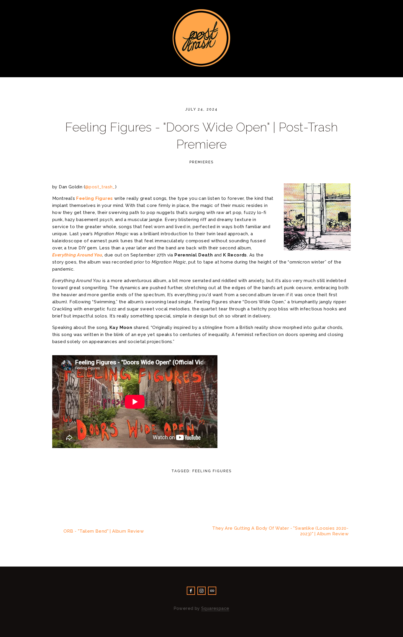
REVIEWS (101, 73)
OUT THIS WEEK (278, 73)
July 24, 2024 (201, 109)
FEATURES (316, 73)
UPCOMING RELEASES (191, 73)
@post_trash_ (100, 187)
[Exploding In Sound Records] (201, 591)
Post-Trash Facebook (385, 6)
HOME (21, 73)
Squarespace (215, 608)
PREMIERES (70, 73)
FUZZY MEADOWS (139, 73)
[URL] (212, 591)
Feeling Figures (211, 471)
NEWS (42, 73)
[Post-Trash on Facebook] (191, 591)
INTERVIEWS (238, 73)
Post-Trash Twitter (397, 6)
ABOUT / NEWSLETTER (362, 73)
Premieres (201, 162)
